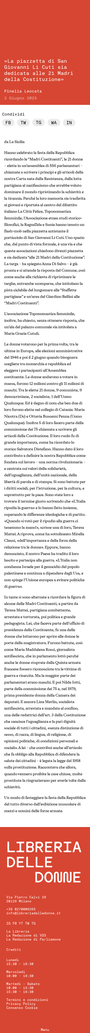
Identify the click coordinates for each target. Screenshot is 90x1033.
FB (15, 923)
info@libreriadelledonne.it (33, 913)
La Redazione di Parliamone (33, 939)
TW (27, 923)
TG (33, 923)
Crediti (13, 949)
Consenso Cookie (22, 1008)
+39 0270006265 (21, 909)
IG (8, 923)
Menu (45, 1030)
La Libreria (17, 931)
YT (21, 923)
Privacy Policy (21, 1004)
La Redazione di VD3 (26, 935)
